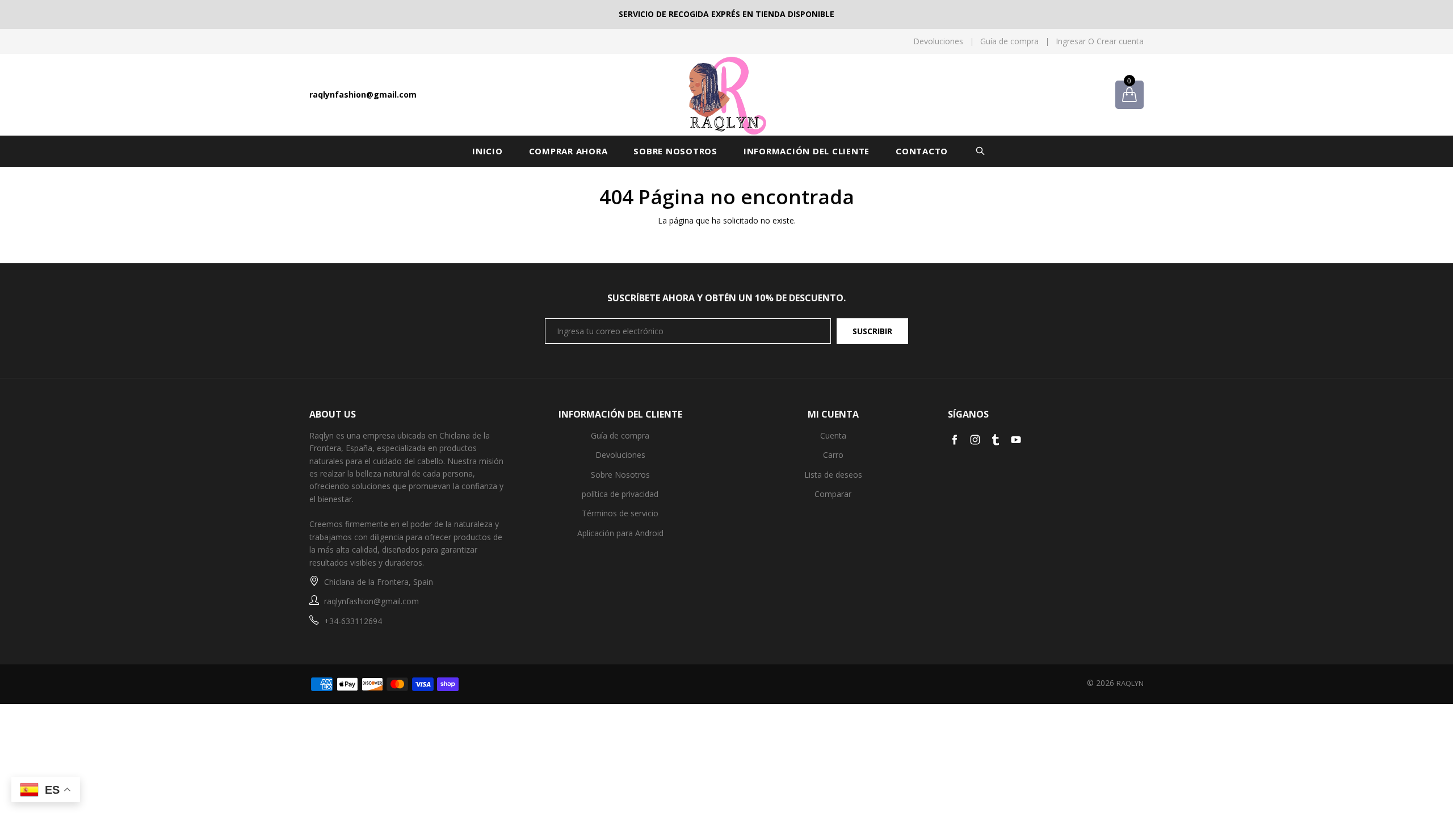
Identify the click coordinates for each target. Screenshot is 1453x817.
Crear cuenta (1120, 41)
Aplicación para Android (620, 533)
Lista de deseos (833, 474)
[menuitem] (934, 41)
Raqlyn (1130, 683)
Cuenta (833, 435)
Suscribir (872, 331)
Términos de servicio (620, 513)
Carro (833, 454)
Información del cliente (807, 151)
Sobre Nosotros (675, 151)
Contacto (922, 151)
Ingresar (1071, 41)
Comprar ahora (568, 151)
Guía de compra (1009, 41)
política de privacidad (620, 493)
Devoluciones (938, 41)
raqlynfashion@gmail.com (363, 94)
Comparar (832, 493)
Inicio (487, 151)
